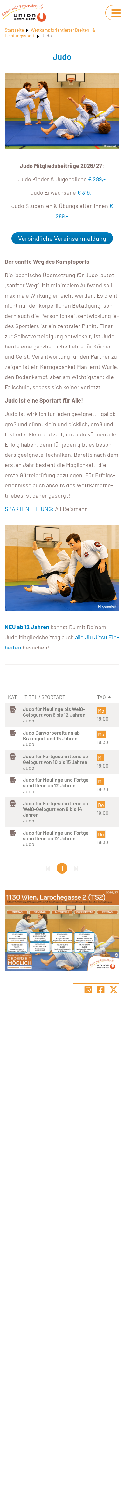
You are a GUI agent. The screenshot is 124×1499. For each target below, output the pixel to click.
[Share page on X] (113, 989)
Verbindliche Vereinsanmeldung (62, 238)
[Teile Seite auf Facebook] (101, 989)
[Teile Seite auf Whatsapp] (88, 989)
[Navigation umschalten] (116, 13)
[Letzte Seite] (76, 868)
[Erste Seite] (48, 868)
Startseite (14, 29)
